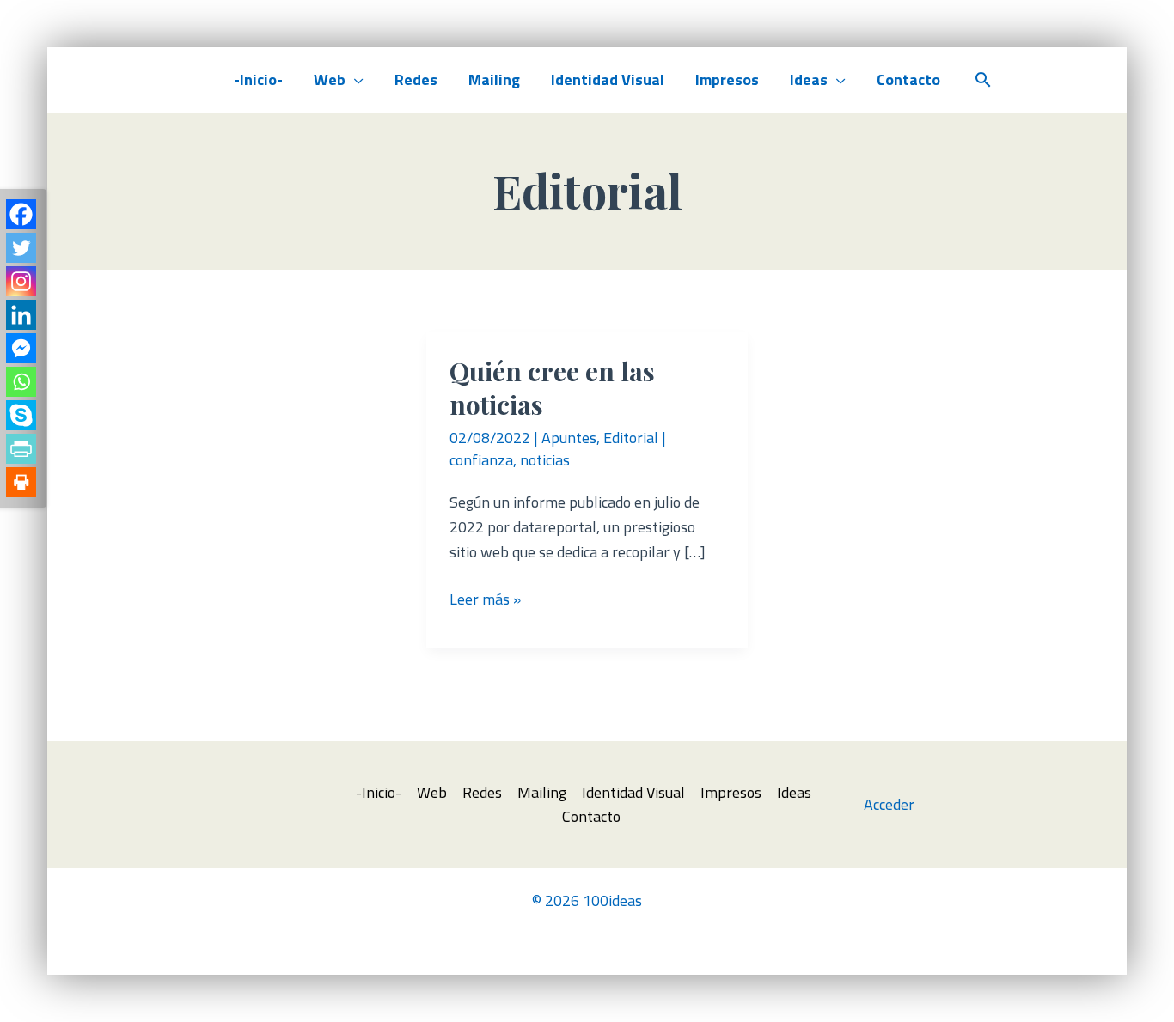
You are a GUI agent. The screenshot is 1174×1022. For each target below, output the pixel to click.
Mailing (494, 79)
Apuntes (568, 437)
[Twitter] (21, 248)
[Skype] (21, 415)
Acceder (889, 804)
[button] (983, 79)
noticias (545, 459)
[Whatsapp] (21, 382)
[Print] (21, 482)
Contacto (908, 79)
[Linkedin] (21, 315)
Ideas (809, 79)
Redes (415, 79)
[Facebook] (21, 214)
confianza (481, 459)
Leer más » (485, 599)
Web (329, 79)
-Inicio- (258, 79)
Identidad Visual (607, 79)
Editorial (630, 437)
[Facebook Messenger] (21, 348)
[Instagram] (21, 281)
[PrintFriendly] (21, 449)
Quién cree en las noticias (552, 388)
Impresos (727, 79)
